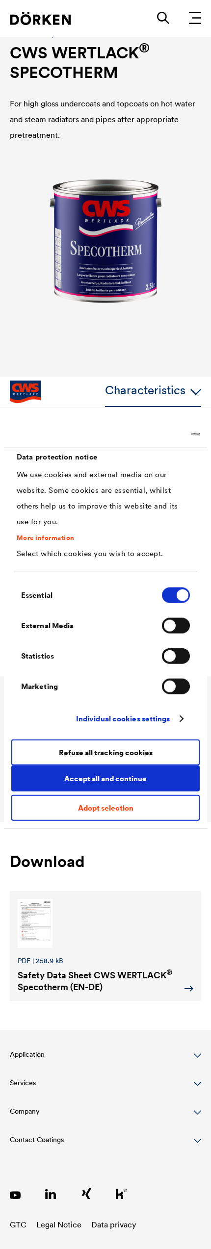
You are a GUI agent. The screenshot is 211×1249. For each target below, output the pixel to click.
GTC (18, 1224)
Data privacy (113, 1224)
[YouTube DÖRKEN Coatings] (15, 1193)
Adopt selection (105, 808)
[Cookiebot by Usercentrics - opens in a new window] (157, 434)
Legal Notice (58, 1224)
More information (46, 537)
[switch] (176, 626)
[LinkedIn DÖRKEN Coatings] (50, 1193)
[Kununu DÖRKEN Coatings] (121, 1193)
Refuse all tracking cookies (106, 752)
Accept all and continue (105, 778)
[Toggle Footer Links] (105, 1145)
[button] (105, 1060)
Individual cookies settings (123, 718)
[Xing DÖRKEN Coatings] (85, 1193)
